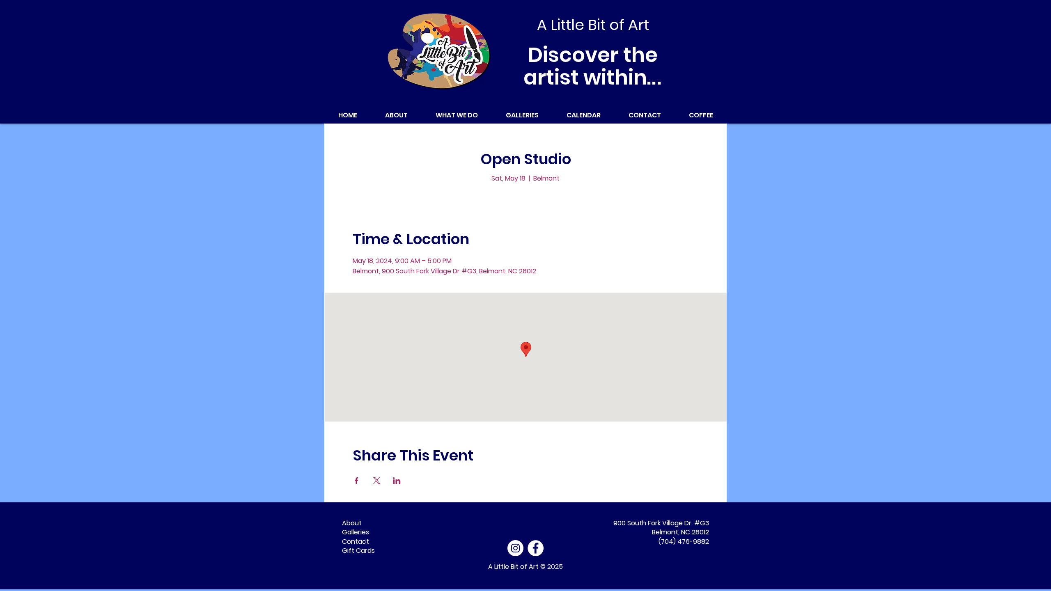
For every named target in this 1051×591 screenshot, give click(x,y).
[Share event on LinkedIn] (397, 480)
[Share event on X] (377, 480)
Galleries (355, 532)
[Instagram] (515, 548)
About (352, 523)
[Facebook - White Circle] (536, 548)
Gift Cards (358, 550)
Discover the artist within (593, 66)
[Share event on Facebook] (356, 480)
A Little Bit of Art (513, 566)
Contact (355, 541)
